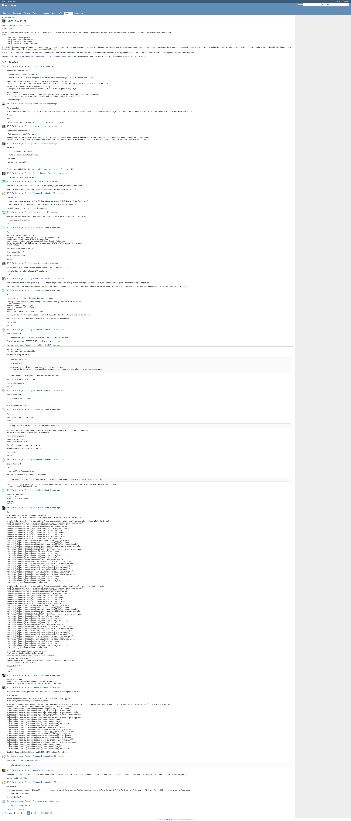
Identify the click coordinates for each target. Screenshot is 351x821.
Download (17, 13)
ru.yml (12, 809)
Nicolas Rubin (38, 227)
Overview (6, 13)
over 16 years (46, 66)
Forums (68, 13)
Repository (78, 13)
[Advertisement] (309, 58)
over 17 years (24, 25)
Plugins (11, 17)
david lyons (14, 25)
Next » (36, 813)
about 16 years (48, 181)
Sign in (339, 1)
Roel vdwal (37, 181)
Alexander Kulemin (40, 193)
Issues (46, 13)
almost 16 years (49, 687)
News (54, 13)
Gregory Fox (38, 687)
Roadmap (36, 13)
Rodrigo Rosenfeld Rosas (43, 173)
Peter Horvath (38, 508)
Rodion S (36, 66)
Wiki (60, 13)
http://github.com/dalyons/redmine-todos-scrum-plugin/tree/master (45, 56)
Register (346, 1)
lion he (35, 770)
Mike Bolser (37, 104)
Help (14, 1)
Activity (27, 13)
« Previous (8, 813)
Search (299, 5)
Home (3, 1)
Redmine (169, 819)
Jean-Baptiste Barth (41, 278)
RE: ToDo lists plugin (15, 66)
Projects (9, 1)
